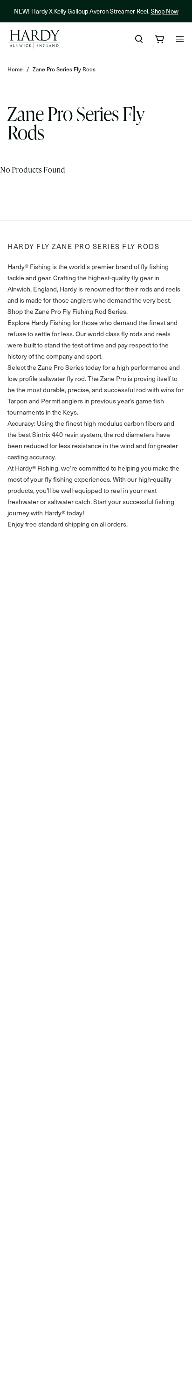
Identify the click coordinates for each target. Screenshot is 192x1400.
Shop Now (164, 11)
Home (15, 69)
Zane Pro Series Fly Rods (64, 69)
